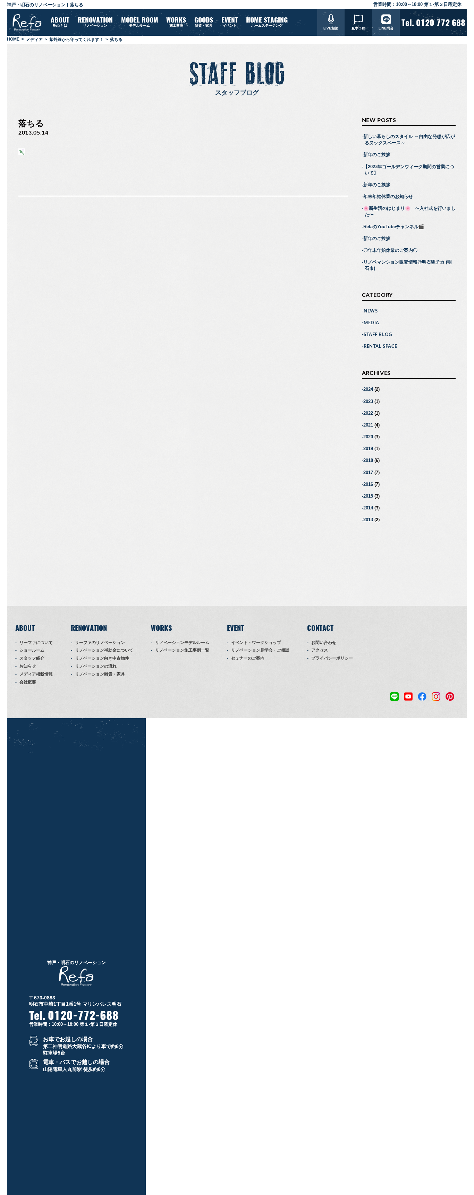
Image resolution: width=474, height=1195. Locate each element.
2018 (368, 460)
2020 (368, 436)
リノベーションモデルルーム (182, 642)
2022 (368, 413)
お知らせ (27, 666)
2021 (368, 425)
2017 (368, 472)
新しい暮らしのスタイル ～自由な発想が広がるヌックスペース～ (409, 139)
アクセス (319, 650)
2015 (368, 496)
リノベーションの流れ (96, 666)
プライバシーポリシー (332, 658)
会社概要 (27, 682)
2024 (368, 389)
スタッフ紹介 (31, 658)
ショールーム (31, 650)
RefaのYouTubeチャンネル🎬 (393, 226)
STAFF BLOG (378, 335)
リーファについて (36, 642)
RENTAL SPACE (380, 346)
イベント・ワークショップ (256, 642)
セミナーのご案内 (247, 658)
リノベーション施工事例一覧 (182, 650)
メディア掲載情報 (36, 674)
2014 (368, 507)
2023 (368, 401)
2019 (368, 448)
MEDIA (371, 323)
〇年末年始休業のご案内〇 (390, 250)
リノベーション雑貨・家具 (100, 674)
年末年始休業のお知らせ (388, 196)
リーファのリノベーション (100, 642)
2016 (368, 484)
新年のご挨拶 (376, 154)
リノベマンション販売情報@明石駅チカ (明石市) (407, 265)
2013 (368, 519)
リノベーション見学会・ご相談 (260, 650)
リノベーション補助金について (104, 650)
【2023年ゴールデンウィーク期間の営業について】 (408, 169)
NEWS (371, 311)
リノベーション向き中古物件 (102, 658)
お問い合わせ (323, 642)
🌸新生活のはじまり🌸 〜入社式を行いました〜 (409, 211)
